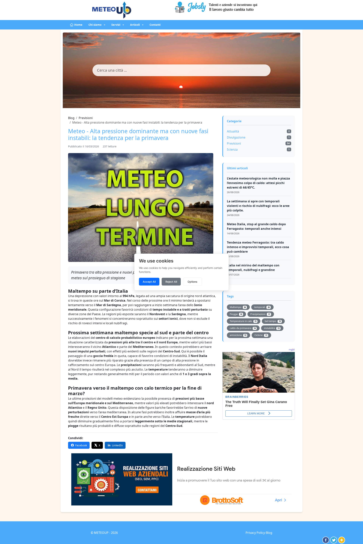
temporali (261, 307)
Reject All (171, 281)
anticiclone (238, 335)
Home (78, 24)
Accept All (149, 281)
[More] (342, 540)
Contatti (155, 24)
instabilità (271, 328)
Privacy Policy (255, 533)
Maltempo (238, 307)
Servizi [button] (116, 24)
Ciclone (260, 335)
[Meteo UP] (129, 10)
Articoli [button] (135, 24)
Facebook (81, 445)
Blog (71, 118)
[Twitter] (334, 540)
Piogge (236, 314)
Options (192, 281)
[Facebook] (326, 540)
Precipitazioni (260, 314)
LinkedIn (117, 445)
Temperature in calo (243, 321)
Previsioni (86, 118)
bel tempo (273, 321)
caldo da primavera (243, 328)
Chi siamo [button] (95, 24)
